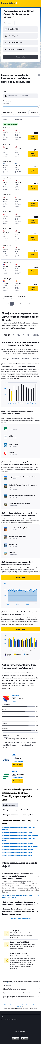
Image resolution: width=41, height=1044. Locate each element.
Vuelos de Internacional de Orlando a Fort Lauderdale (20, 846)
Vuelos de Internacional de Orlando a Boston (17, 852)
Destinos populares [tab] (9, 805)
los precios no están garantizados (12, 983)
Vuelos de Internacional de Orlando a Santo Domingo (20, 835)
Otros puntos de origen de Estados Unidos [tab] (17, 810)
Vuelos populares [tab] (28, 815)
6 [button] (29, 304)
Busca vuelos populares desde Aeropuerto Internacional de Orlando (17, 896)
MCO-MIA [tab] (16, 335)
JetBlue (14, 755)
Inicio (5, 1005)
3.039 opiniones (17, 761)
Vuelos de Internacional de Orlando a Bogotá (17, 832)
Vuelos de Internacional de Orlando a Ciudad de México (18, 839)
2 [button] (15, 304)
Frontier (14, 771)
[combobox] (9, 23)
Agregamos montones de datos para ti (16, 993)
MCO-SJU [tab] (7, 335)
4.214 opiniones (17, 702)
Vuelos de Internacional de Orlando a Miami (17, 855)
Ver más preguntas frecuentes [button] (20, 918)
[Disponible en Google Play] (15, 1038)
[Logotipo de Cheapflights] (8, 3)
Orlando (19, 1007)
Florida (32, 1005)
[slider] (38, 106)
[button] (13, 17)
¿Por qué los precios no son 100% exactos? (18, 997)
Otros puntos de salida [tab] (10, 815)
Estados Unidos (24, 1005)
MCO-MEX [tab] (26, 335)
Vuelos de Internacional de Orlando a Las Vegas (18, 849)
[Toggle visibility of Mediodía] (17, 654)
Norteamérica (13, 1005)
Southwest (15, 695)
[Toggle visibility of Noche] (8, 655)
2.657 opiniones (17, 777)
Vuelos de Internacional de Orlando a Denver (17, 843)
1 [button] (11, 304)
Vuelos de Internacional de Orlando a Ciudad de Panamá (18, 828)
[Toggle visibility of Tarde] (26, 654)
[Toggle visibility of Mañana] (8, 654)
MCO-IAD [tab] (36, 359)
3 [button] (20, 304)
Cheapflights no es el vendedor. (14, 989)
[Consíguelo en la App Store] (24, 1038)
